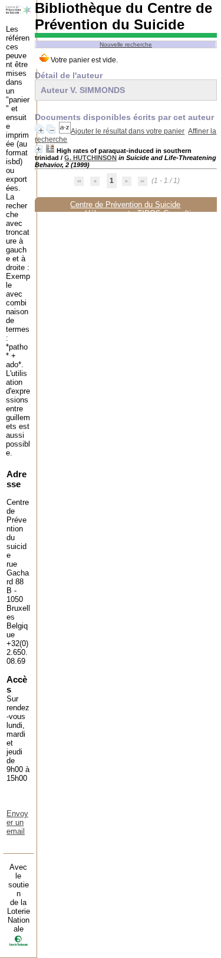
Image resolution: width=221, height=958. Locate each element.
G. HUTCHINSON (90, 157)
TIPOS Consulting (168, 213)
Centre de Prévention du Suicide (125, 204)
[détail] (38, 149)
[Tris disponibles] (65, 131)
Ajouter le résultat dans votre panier (127, 131)
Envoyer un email (17, 822)
